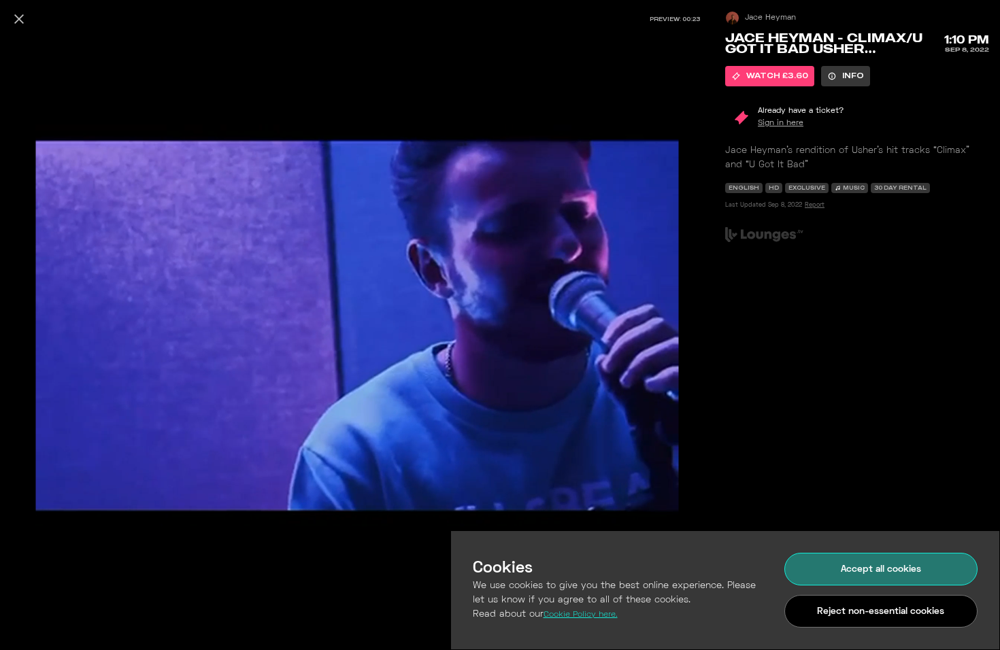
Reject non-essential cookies (880, 611)
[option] (769, 76)
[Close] (19, 19)
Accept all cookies (881, 569)
